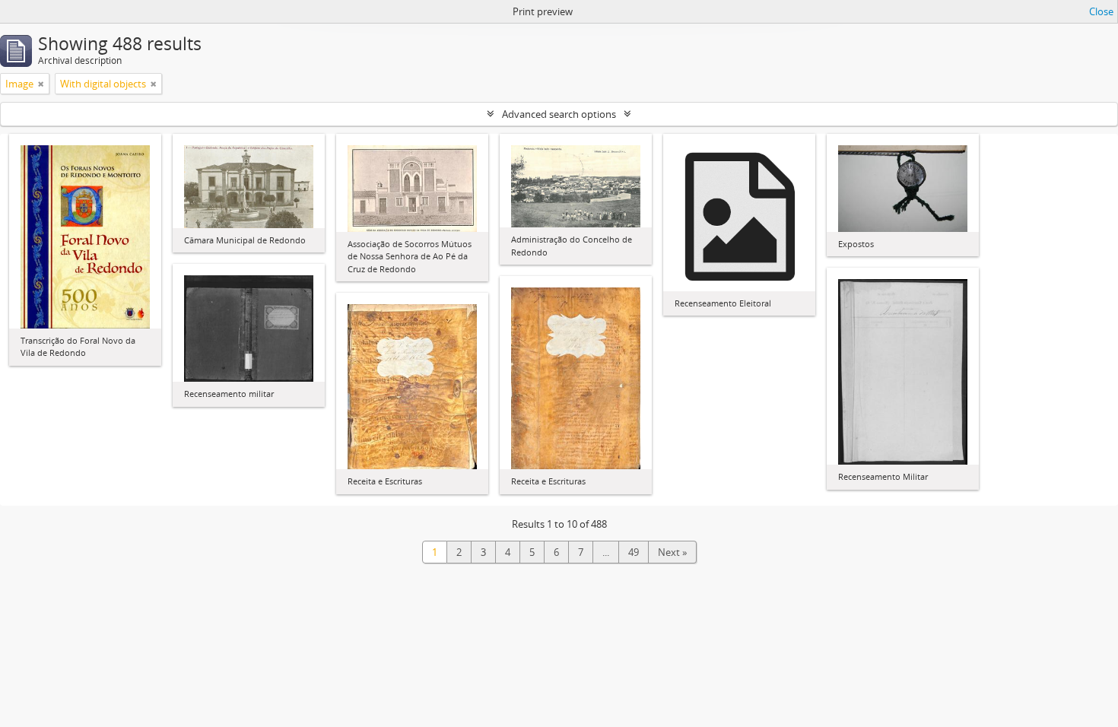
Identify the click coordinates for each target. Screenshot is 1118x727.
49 (633, 552)
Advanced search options (559, 114)
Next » (672, 552)
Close (1101, 11)
